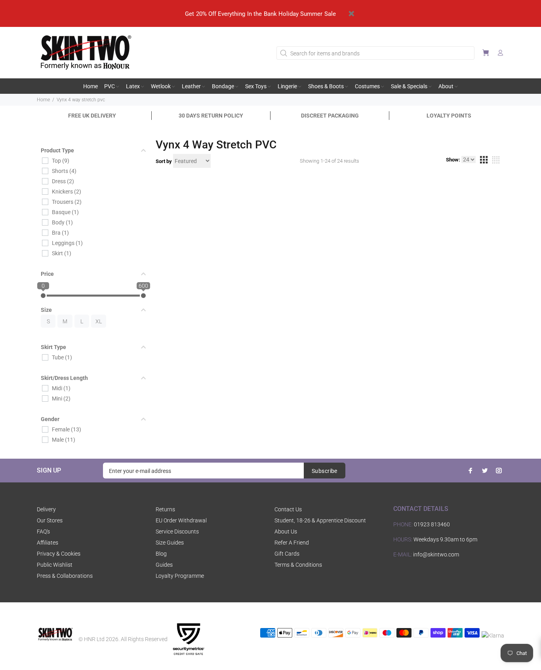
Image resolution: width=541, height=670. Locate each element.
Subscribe (324, 471)
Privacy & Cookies (58, 553)
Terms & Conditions (298, 565)
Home (43, 99)
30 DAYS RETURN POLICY (211, 115)
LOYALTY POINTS (449, 115)
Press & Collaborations (65, 576)
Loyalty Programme (180, 576)
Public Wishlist (54, 565)
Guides (164, 565)
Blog (161, 553)
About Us (285, 531)
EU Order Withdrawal (181, 520)
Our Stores (50, 520)
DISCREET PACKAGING (330, 115)
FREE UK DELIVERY (92, 115)
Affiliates (47, 542)
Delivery (46, 509)
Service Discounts (177, 531)
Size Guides (170, 542)
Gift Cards (286, 553)
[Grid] (484, 161)
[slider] (43, 295)
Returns (165, 509)
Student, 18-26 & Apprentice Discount (320, 520)
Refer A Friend (291, 542)
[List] (496, 161)
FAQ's (43, 531)
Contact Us (288, 509)
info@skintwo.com (436, 554)
